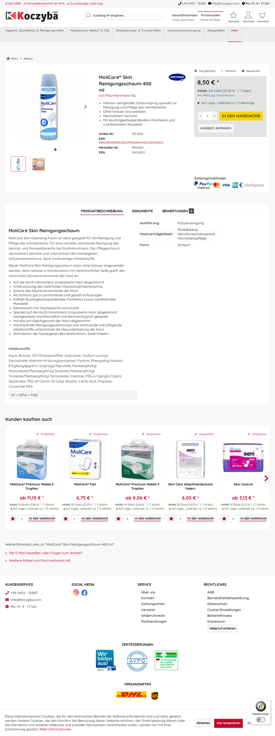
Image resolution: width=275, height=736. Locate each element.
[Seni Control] (243, 459)
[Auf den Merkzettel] (13, 519)
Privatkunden (210, 17)
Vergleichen (206, 71)
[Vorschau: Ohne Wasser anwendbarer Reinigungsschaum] (38, 164)
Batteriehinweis (219, 615)
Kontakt (147, 598)
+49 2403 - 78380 (194, 3)
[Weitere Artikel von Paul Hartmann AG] (177, 79)
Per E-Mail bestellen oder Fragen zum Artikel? (45, 553)
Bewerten (253, 71)
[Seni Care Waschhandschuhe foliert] (190, 459)
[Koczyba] (8, 58)
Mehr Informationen (55, 729)
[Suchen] (88, 15)
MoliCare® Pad (85, 484)
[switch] (261, 719)
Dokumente (142, 211)
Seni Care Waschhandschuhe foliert (190, 486)
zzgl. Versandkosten (222, 95)
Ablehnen (203, 723)
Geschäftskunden (184, 17)
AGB (210, 592)
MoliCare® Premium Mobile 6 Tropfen (32, 486)
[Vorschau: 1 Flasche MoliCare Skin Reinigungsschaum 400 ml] (18, 164)
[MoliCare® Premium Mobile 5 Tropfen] (137, 459)
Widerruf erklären (222, 628)
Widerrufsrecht (153, 615)
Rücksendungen (154, 621)
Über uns (148, 592)
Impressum (216, 621)
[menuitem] (124, 15)
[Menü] (268, 701)
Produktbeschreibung (102, 211)
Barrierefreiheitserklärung (228, 598)
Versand (148, 610)
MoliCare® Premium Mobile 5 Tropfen (137, 486)
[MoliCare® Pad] (84, 459)
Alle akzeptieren (228, 723)
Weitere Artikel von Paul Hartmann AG (39, 560)
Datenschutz (217, 604)
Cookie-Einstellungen (224, 610)
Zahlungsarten (153, 604)
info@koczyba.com (225, 3)
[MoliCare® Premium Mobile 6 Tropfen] (32, 459)
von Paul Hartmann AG (117, 95)
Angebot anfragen (215, 128)
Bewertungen (177, 211)
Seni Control (243, 484)
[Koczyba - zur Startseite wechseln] (31, 16)
